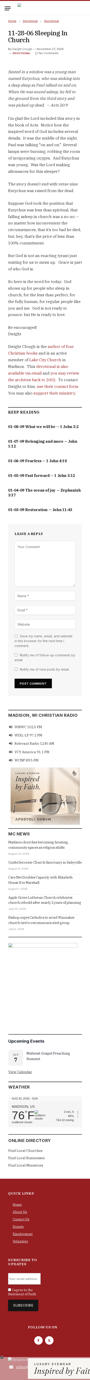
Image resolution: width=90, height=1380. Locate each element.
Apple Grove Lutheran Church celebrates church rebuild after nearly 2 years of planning (44, 900)
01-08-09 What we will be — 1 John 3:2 (43, 426)
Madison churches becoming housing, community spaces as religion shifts (38, 845)
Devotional (21, 53)
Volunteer (20, 1241)
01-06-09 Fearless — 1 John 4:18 (37, 461)
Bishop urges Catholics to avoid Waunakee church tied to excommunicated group (41, 920)
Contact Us (21, 1219)
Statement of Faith (22, 1294)
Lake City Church (45, 359)
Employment (23, 1234)
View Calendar (20, 1072)
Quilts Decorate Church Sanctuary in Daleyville (45, 862)
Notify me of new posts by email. (44, 669)
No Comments (49, 53)
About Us (20, 1212)
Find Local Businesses (26, 1158)
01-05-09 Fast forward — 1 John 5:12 (41, 475)
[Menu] (8, 8)
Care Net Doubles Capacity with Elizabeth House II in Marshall (40, 880)
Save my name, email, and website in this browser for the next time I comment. (43, 641)
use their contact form (57, 386)
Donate (18, 1227)
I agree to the (22, 1292)
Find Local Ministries (25, 1165)
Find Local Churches (25, 1150)
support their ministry (54, 393)
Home (17, 1205)
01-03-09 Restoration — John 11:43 (40, 509)
